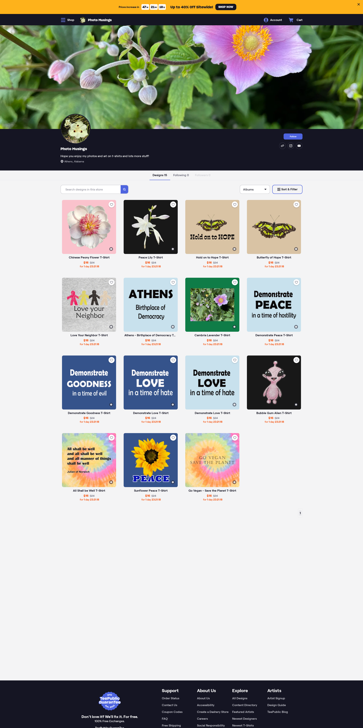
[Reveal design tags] (111, 249)
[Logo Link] (83, 20)
